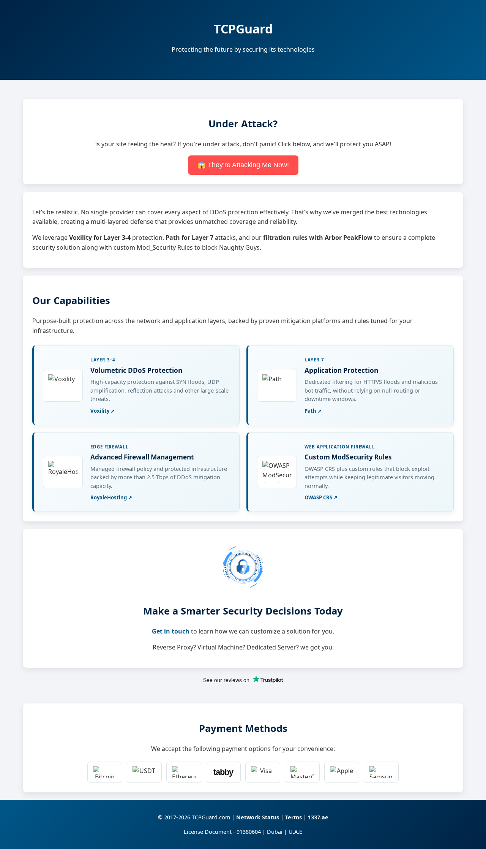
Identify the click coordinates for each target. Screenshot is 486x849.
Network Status (257, 817)
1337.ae (318, 817)
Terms (293, 817)
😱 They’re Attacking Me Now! (243, 165)
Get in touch (170, 631)
